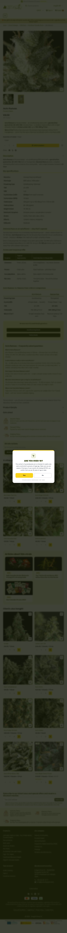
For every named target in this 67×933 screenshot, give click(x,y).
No (43, 475)
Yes (24, 475)
